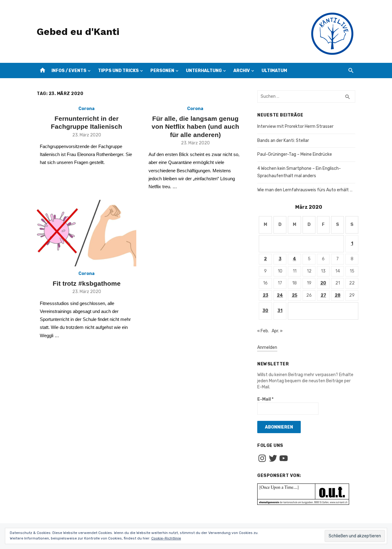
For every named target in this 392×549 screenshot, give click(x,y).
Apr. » (277, 331)
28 (338, 295)
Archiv (241, 70)
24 (280, 295)
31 (279, 310)
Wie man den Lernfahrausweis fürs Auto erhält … (304, 190)
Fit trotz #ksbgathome (87, 283)
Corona (86, 108)
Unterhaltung (204, 70)
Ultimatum (274, 70)
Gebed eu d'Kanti (78, 31)
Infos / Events (68, 70)
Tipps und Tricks (118, 70)
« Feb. (263, 331)
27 (323, 295)
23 (265, 295)
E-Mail (265, 399)
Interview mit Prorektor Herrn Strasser (295, 126)
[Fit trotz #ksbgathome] (86, 233)
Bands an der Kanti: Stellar (283, 140)
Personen (162, 70)
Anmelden (267, 347)
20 (323, 283)
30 (265, 310)
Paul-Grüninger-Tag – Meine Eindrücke (294, 154)
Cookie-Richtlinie (166, 538)
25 (294, 295)
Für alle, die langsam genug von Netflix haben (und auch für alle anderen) (195, 126)
